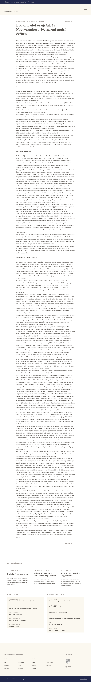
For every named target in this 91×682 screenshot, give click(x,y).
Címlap (6, 2)
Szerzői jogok (49, 662)
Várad (9, 9)
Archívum (31, 2)
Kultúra (41, 21)
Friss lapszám (14, 2)
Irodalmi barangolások (17, 574)
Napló (6, 662)
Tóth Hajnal (10, 570)
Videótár (34, 665)
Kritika (19, 665)
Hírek (47, 570)
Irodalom (6, 665)
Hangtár (34, 668)
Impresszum (49, 665)
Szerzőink (23, 2)
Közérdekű (20, 668)
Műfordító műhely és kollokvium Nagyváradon (45, 574)
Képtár (33, 662)
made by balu (83, 679)
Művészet (6, 668)
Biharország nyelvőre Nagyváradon (70, 574)
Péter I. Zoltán (33, 21)
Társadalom (21, 662)
